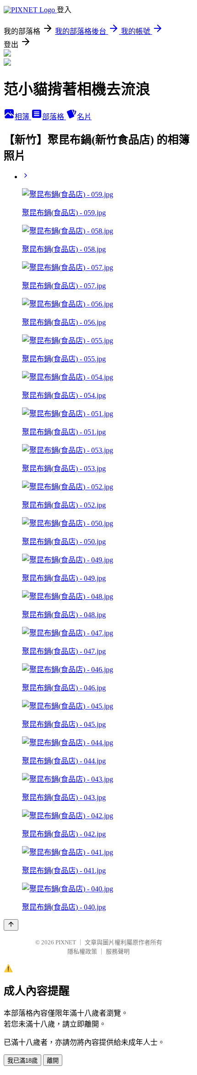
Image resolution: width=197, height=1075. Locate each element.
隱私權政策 (82, 951)
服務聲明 (118, 951)
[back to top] (11, 925)
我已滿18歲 (22, 1060)
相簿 (23, 117)
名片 (84, 117)
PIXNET (65, 942)
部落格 (54, 117)
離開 (53, 1060)
